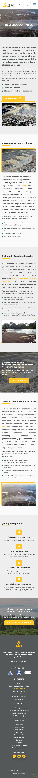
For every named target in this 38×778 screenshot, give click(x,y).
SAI (25, 186)
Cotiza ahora (19, 380)
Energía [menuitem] (19, 694)
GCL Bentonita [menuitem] (19, 737)
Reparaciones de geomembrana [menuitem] (19, 710)
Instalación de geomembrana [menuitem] (19, 708)
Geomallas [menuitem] (19, 732)
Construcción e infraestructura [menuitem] (19, 686)
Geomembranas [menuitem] (19, 727)
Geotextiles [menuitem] (19, 730)
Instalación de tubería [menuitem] (19, 713)
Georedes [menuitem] (19, 740)
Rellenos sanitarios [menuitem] (19, 689)
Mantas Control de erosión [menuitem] (19, 745)
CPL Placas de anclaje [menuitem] (19, 748)
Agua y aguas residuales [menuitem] (19, 696)
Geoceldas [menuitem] (19, 743)
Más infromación (13, 98)
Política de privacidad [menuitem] (19, 773)
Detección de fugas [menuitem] (19, 716)
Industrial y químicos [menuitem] (19, 691)
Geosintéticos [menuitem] (19, 724)
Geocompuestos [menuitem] (19, 735)
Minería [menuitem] (19, 683)
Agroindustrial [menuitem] (19, 699)
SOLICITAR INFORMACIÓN (19, 623)
